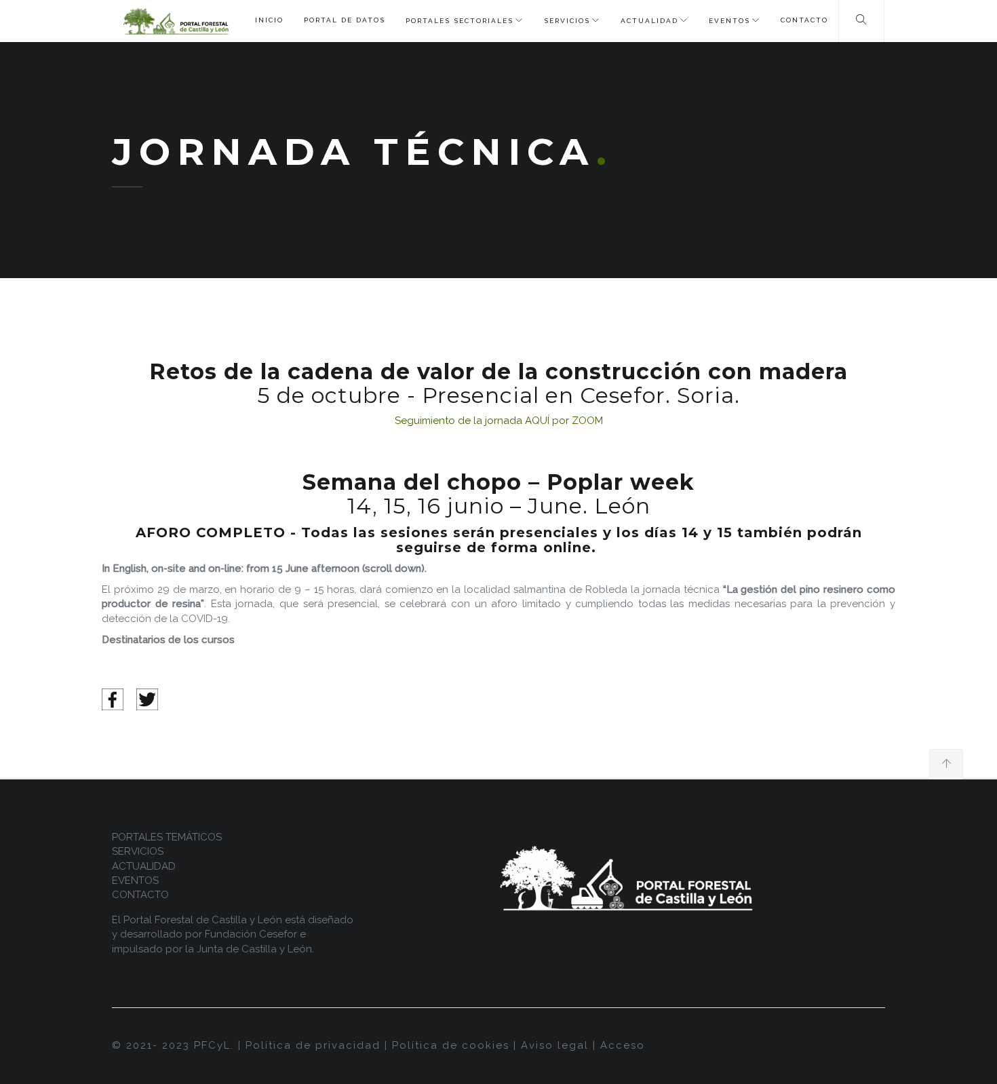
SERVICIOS (567, 20)
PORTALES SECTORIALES (459, 20)
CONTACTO (804, 20)
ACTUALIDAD (649, 20)
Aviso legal (555, 1045)
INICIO (269, 20)
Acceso (622, 1045)
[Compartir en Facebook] (112, 699)
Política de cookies (450, 1045)
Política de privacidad (313, 1045)
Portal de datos (344, 20)
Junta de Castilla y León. (255, 949)
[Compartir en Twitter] (147, 699)
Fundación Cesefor (251, 934)
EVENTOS (729, 20)
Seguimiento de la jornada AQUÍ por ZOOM (499, 420)
